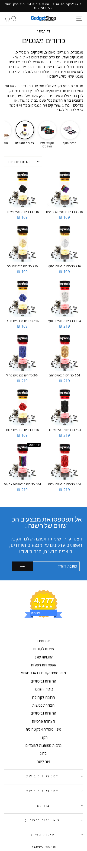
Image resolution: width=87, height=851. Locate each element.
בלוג (43, 753)
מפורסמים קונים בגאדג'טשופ (43, 673)
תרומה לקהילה (43, 697)
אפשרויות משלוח (43, 665)
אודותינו (43, 641)
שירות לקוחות (43, 648)
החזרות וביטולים (43, 681)
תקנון (43, 737)
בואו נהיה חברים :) (42, 820)
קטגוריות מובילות (42, 776)
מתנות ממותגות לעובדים (43, 745)
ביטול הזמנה (43, 689)
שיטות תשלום (42, 835)
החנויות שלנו (43, 657)
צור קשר (43, 761)
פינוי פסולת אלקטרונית (43, 729)
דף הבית (44, 31)
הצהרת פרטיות (43, 721)
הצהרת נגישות (43, 705)
